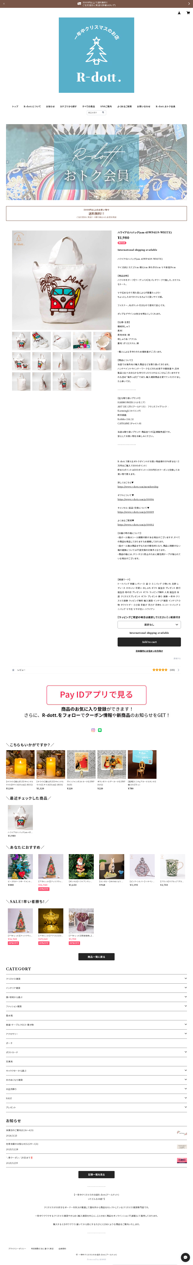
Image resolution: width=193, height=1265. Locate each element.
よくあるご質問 (124, 106)
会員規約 (62, 1249)
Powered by (93, 1259)
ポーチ (9, 1043)
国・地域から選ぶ (14, 997)
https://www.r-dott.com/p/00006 (136, 499)
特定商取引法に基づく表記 (42, 1249)
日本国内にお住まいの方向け (149, 651)
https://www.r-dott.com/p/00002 (136, 524)
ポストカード (12, 1052)
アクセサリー (12, 1034)
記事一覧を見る (96, 1174)
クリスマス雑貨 (13, 979)
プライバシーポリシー (17, 1249)
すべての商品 (88, 106)
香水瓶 (9, 1015)
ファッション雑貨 (14, 1006)
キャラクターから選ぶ (16, 1070)
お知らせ (50, 106)
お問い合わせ (143, 106)
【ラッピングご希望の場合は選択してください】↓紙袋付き (149, 617)
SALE (9, 1098)
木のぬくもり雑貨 (14, 1080)
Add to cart (149, 641)
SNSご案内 (106, 106)
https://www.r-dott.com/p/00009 (136, 512)
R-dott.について (32, 106)
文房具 (9, 1061)
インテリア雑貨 (13, 988)
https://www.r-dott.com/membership (138, 486)
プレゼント (11, 1107)
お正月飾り (11, 1089)
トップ (15, 106)
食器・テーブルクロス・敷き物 (20, 1024)
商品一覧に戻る (96, 956)
